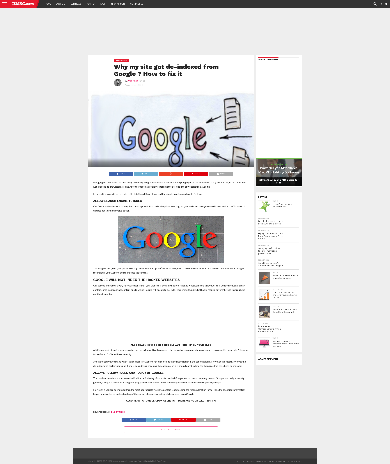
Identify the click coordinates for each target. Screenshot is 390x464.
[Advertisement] (195, 31)
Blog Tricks (118, 412)
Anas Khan (133, 80)
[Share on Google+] (171, 172)
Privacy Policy (295, 461)
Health (102, 4)
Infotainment (118, 4)
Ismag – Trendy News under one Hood (266, 461)
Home (48, 4)
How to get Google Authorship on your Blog (179, 344)
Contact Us (136, 4)
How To (90, 4)
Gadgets (60, 4)
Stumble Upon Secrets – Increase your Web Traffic (179, 400)
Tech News (75, 4)
